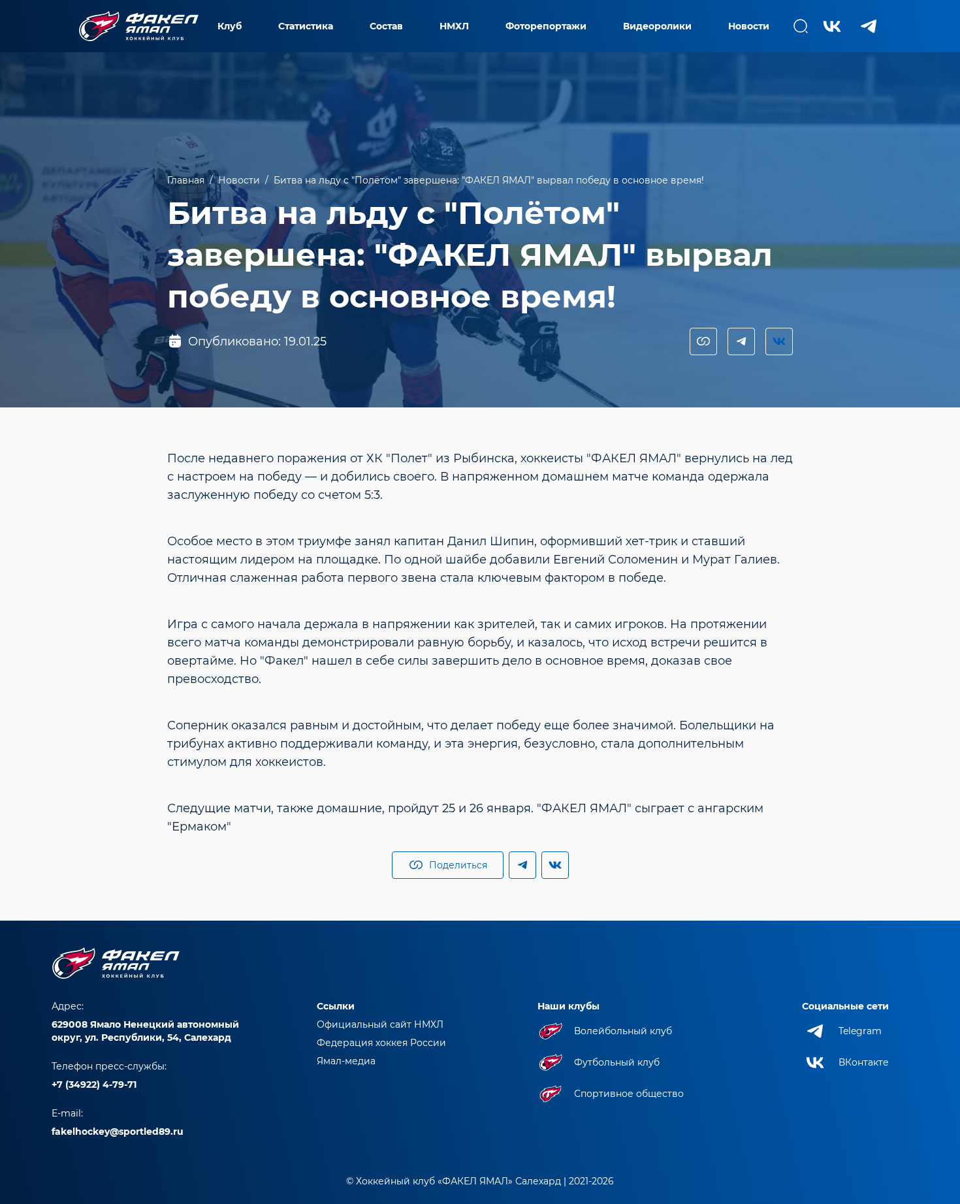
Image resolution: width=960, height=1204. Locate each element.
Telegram (860, 1031)
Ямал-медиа (346, 1061)
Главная (185, 180)
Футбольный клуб (617, 1062)
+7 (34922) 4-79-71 (94, 1084)
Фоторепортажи (545, 26)
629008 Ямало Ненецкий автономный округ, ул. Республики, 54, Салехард (145, 1031)
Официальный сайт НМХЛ (380, 1024)
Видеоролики (657, 26)
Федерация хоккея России (381, 1043)
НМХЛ (454, 26)
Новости (748, 26)
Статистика (305, 26)
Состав (386, 26)
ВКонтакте (864, 1062)
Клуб (229, 26)
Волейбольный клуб (623, 1031)
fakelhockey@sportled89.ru (118, 1131)
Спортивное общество (629, 1094)
